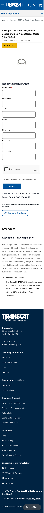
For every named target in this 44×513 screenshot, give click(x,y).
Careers (5, 372)
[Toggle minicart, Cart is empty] (40, 5)
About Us (6, 357)
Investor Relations (9, 362)
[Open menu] (2, 5)
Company (6, 140)
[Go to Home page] (15, 5)
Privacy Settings (9, 450)
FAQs (4, 435)
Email (4, 119)
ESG (4, 367)
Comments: (6, 151)
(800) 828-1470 (8, 341)
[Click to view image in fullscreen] (22, 62)
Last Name (6, 98)
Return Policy (7, 413)
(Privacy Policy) (34, 498)
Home (3, 20)
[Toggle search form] (34, 5)
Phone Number (8, 130)
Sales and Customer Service (14, 408)
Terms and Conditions (11, 445)
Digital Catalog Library (11, 417)
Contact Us (6, 385)
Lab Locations (8, 390)
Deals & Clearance (10, 422)
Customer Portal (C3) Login (13, 403)
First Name (6, 88)
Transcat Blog (7, 440)
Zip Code (5, 109)
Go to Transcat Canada (11, 455)
